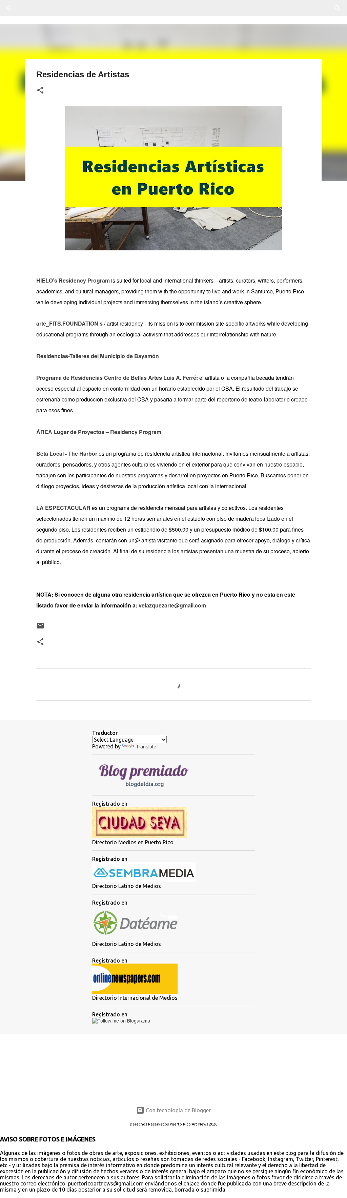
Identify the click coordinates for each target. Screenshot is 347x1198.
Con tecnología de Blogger (177, 1110)
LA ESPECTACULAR (63, 508)
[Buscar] (28, 8)
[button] (40, 90)
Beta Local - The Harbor (66, 453)
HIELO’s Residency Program (73, 280)
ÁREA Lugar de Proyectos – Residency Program (98, 432)
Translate (146, 746)
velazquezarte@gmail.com (172, 605)
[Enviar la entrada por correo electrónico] (40, 628)
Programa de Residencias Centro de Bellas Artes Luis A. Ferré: (117, 377)
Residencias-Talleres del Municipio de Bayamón (97, 356)
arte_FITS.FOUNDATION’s (69, 323)
